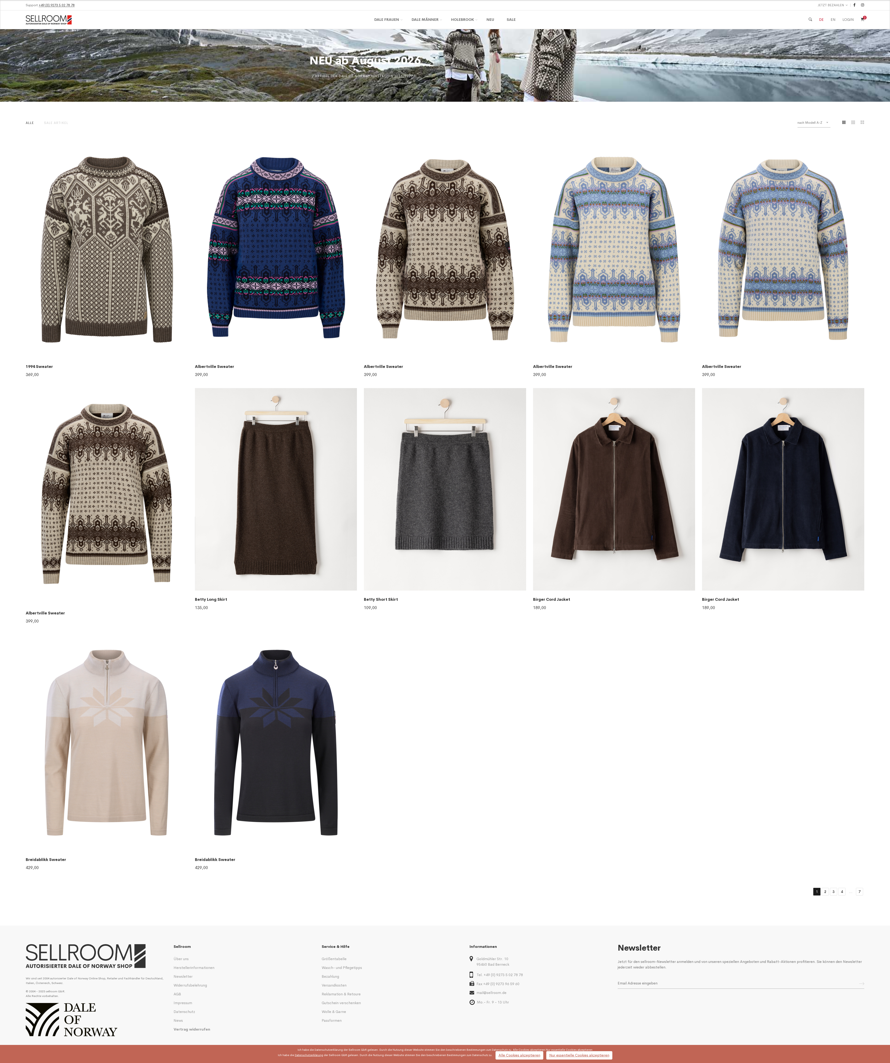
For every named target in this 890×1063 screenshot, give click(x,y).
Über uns (181, 958)
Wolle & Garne (334, 1011)
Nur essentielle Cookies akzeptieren (579, 1055)
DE (821, 19)
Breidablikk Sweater (46, 859)
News (178, 1020)
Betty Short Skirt (381, 599)
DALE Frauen (386, 19)
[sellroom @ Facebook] (854, 5)
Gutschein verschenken (341, 1002)
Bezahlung (330, 976)
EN (833, 19)
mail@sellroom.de (491, 992)
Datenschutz (184, 1011)
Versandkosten (334, 985)
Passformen (332, 1020)
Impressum (183, 1002)
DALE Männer (425, 19)
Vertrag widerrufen (192, 1029)
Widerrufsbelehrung (190, 985)
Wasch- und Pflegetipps (342, 967)
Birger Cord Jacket (551, 599)
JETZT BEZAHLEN (831, 5)
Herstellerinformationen (194, 967)
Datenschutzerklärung (329, 1049)
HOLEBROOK (462, 19)
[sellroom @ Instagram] (862, 5)
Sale (511, 19)
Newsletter (183, 976)
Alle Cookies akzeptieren (519, 1055)
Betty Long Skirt (211, 599)
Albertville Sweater (214, 366)
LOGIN (848, 19)
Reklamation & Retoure (341, 994)
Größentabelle (334, 958)
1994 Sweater (39, 366)
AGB (177, 994)
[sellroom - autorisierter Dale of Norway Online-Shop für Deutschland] (96, 956)
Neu (490, 19)
